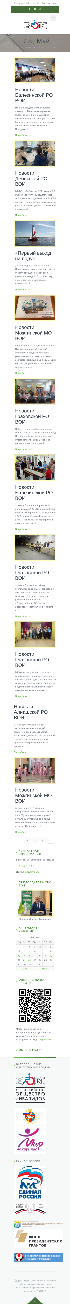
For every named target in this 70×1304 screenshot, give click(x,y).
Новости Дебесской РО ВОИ (31, 178)
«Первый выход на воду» (33, 255)
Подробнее (21, 135)
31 (40, 964)
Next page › (51, 840)
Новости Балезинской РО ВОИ (34, 95)
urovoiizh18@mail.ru (26, 3)
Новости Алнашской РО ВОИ (31, 712)
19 (51, 955)
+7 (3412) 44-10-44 (47, 3)
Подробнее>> (45, 1039)
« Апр (24, 968)
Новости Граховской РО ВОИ (32, 416)
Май (53, 47)
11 (45, 951)
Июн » (45, 968)
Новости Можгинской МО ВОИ (33, 332)
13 (19, 955)
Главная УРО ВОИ (28, 47)
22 (29, 960)
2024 (44, 47)
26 (51, 960)
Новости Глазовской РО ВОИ (32, 572)
